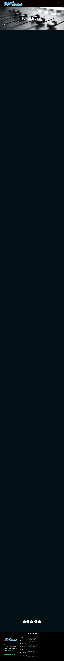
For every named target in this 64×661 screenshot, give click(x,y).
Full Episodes (18, 58)
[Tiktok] (11, 654)
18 (35, 621)
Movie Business (25, 58)
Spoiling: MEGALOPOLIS (14, 468)
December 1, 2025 (9, 114)
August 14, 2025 (9, 585)
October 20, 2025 (9, 286)
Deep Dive (18, 413)
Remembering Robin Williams (16, 582)
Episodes (35, 2)
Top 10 (22, 114)
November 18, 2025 (9, 173)
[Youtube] (9, 654)
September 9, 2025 (9, 470)
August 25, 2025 (9, 527)
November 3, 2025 (9, 232)
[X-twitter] (14, 654)
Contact (50, 2)
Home (29, 2)
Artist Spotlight (18, 585)
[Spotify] (5, 654)
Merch (40, 2)
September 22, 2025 (10, 413)
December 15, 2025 (9, 58)
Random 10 (23, 286)
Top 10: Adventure (12, 112)
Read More (8, 75)
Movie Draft (23, 527)
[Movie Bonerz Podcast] (13, 3)
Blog (45, 2)
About (55, 2)
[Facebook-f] (12, 654)
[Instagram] (7, 654)
